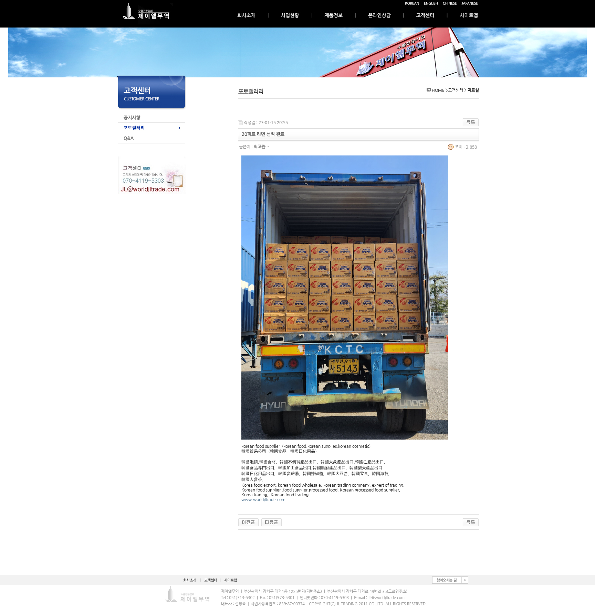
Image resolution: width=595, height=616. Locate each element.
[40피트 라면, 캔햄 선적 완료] (271, 522)
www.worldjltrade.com (263, 499)
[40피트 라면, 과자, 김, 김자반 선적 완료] (248, 522)
